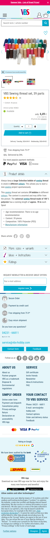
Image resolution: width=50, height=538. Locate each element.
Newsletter (30, 379)
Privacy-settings (9, 409)
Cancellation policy (10, 406)
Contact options (33, 414)
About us (6, 372)
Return (5, 412)
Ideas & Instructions (34, 382)
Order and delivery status (37, 417)
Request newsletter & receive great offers (25, 275)
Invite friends (31, 375)
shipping (44, 119)
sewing (39, 180)
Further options (9, 531)
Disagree (34, 531)
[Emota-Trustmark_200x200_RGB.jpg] (41, 456)
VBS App (5, 422)
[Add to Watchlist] (45, 33)
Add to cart (23, 133)
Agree (44, 531)
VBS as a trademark (10, 379)
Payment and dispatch (11, 403)
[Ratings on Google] (25, 444)
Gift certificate (32, 372)
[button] (4, 52)
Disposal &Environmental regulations (8, 385)
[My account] (39, 15)
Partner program (9, 375)
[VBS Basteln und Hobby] (25, 11)
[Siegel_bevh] (16, 458)
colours (21, 184)
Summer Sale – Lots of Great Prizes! (25, 2)
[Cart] (46, 15)
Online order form (9, 399)
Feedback (37, 349)
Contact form (13, 349)
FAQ (28, 385)
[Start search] (45, 23)
